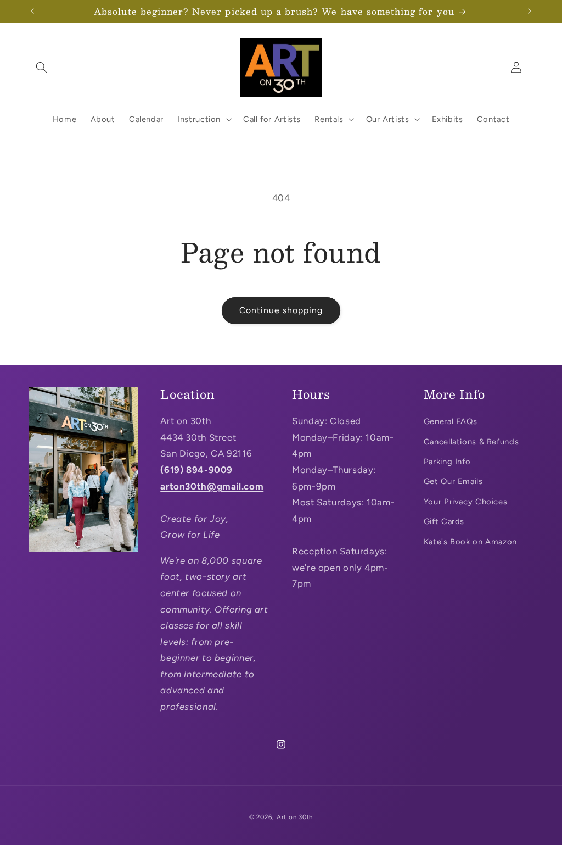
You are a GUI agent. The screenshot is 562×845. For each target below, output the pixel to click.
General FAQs (450, 421)
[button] (41, 67)
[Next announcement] (530, 11)
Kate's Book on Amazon (470, 542)
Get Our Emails (453, 481)
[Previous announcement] (32, 11)
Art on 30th (295, 817)
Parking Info (447, 461)
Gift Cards (444, 521)
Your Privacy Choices (466, 502)
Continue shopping (281, 310)
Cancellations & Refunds (471, 442)
